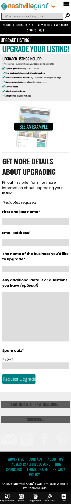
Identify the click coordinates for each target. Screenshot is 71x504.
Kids (41, 30)
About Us (55, 459)
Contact (36, 459)
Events (29, 25)
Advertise (16, 459)
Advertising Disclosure (30, 464)
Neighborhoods (13, 25)
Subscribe (35, 419)
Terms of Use (37, 469)
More (64, 500)
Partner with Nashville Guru (35, 404)
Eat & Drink (61, 25)
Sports (31, 30)
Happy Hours (44, 25)
